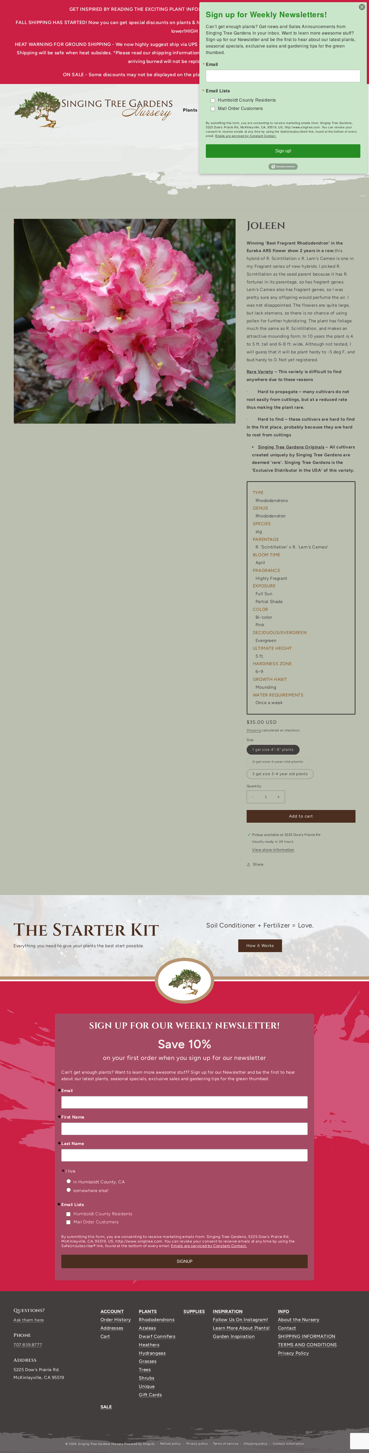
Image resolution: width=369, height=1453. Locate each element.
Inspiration (228, 1311)
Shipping (254, 730)
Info (283, 1311)
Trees (145, 1369)
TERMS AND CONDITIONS (307, 1344)
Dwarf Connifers (157, 1336)
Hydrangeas (152, 1353)
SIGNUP (184, 1261)
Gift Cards (150, 1394)
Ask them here (29, 1320)
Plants (148, 1311)
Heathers (149, 1344)
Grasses (147, 1361)
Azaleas (147, 1328)
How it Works (260, 945)
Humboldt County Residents (102, 1213)
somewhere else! (91, 1190)
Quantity (254, 786)
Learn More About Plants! (241, 1328)
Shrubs (147, 1378)
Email (67, 1091)
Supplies (194, 1311)
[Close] (362, 7)
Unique (147, 1386)
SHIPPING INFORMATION (307, 1336)
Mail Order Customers (96, 1221)
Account (112, 1311)
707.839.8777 (28, 1344)
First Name (73, 1117)
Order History (115, 1319)
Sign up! (283, 151)
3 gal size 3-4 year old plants (280, 774)
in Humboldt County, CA (99, 1181)
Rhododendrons (157, 1319)
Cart (105, 1336)
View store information (273, 850)
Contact (287, 1328)
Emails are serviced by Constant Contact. (209, 1246)
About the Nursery (299, 1319)
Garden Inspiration (234, 1336)
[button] (192, 110)
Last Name (72, 1143)
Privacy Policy (293, 1353)
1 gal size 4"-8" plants (273, 750)
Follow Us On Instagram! (240, 1319)
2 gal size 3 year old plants (280, 763)
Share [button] (258, 864)
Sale (106, 1407)
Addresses (111, 1328)
